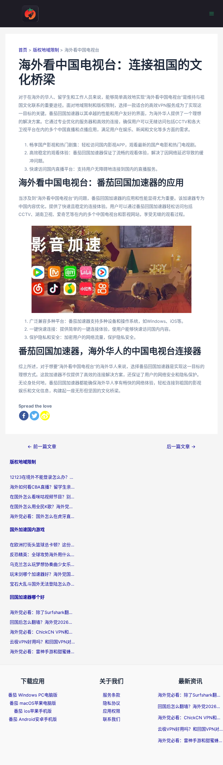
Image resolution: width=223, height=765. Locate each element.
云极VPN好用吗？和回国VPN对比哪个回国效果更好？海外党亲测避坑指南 (42, 641)
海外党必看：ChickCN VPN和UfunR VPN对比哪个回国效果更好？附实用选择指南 (42, 632)
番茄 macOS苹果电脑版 (33, 703)
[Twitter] (34, 415)
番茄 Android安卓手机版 (33, 719)
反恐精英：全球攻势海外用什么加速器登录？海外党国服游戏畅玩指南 (42, 554)
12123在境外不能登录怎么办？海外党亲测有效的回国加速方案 (42, 477)
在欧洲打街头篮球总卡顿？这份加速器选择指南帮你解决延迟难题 (42, 544)
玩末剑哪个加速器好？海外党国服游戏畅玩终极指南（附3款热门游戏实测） (42, 574)
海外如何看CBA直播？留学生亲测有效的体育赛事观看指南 (42, 487)
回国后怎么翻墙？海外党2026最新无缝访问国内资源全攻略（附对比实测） (42, 622)
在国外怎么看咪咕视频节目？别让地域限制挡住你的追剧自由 (42, 496)
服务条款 (111, 695)
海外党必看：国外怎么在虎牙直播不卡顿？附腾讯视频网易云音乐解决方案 (42, 516)
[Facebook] (24, 415)
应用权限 (111, 711)
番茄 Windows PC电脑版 (32, 695)
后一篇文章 (181, 446)
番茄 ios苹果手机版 (33, 711)
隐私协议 (111, 703)
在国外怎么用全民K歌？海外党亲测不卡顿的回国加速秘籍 (42, 506)
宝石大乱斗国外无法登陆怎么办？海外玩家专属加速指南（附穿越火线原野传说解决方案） (42, 584)
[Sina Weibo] (45, 415)
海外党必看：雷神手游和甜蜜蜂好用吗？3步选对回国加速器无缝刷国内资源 (42, 651)
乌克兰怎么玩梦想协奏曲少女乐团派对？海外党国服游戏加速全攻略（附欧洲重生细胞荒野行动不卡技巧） (42, 564)
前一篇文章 (41, 446)
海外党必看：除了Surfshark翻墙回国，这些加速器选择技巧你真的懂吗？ (42, 612)
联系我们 (111, 719)
